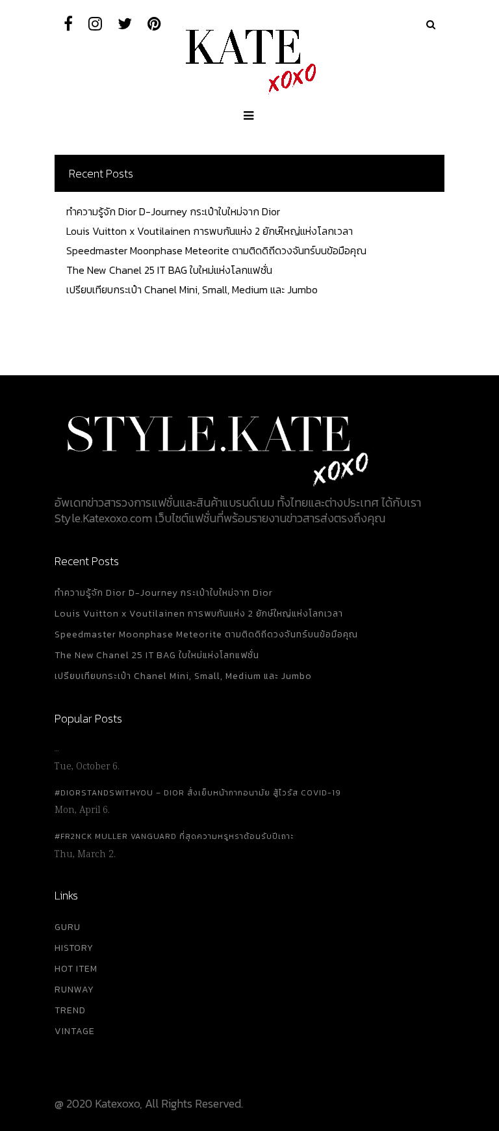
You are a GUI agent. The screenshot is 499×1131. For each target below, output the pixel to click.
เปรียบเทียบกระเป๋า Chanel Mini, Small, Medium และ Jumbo (192, 289)
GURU (68, 927)
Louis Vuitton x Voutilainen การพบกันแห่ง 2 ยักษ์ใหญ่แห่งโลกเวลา (209, 231)
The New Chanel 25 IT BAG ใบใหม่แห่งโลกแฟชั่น (169, 270)
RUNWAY (74, 989)
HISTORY (74, 948)
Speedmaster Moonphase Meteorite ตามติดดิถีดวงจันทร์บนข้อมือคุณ (216, 250)
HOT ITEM (76, 969)
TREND (70, 1010)
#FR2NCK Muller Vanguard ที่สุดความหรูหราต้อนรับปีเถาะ (174, 836)
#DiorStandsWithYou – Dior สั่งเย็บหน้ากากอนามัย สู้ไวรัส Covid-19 (198, 793)
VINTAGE (75, 1031)
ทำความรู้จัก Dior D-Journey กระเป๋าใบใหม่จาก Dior (173, 211)
